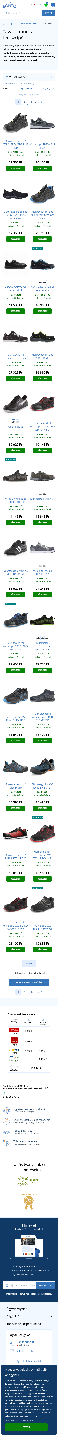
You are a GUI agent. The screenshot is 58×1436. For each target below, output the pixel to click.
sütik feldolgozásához (38, 1400)
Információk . (29, 1293)
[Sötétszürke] (45, 494)
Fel (30, 963)
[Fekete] (13, 421)
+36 (25, 1342)
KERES (48, 13)
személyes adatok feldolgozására (35, 1293)
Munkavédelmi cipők (28, 23)
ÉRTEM (26, 1427)
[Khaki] (40, 494)
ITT (19, 1420)
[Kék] (45, 566)
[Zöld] (47, 638)
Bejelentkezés (45, 1285)
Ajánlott (6, 88)
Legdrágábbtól (49, 88)
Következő (36, 102)
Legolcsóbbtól (26, 88)
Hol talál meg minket (31, 1361)
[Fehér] (18, 421)
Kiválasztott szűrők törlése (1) (19, 83)
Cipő (12, 23)
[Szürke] (40, 566)
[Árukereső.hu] (29, 1180)
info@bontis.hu (25, 1351)
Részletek (15, 168)
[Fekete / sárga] (40, 282)
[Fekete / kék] (45, 282)
